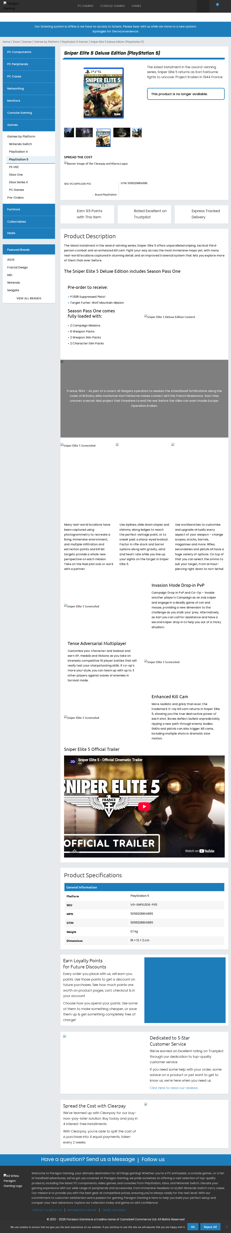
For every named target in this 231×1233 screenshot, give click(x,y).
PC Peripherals (17, 64)
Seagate (13, 290)
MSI (9, 275)
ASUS (10, 260)
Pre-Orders (15, 198)
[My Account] (225, 6)
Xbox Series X (18, 182)
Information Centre (82, 1210)
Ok (193, 1227)
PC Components (19, 52)
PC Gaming (85, 6)
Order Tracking (113, 1210)
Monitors (13, 101)
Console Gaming (112, 6)
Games (136, 6)
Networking (15, 89)
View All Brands (28, 298)
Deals (11, 233)
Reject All (210, 1227)
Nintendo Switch (20, 144)
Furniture (13, 209)
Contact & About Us (47, 1210)
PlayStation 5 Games (75, 42)
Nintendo (13, 283)
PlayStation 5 (18, 159)
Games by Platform (46, 42)
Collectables (16, 222)
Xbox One (16, 175)
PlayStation (110, 195)
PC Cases (14, 76)
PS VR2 (14, 167)
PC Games (16, 190)
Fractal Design (17, 267)
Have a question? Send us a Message (88, 1160)
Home (6, 42)
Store (16, 42)
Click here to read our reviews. (174, 1088)
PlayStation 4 (18, 152)
